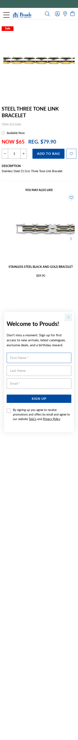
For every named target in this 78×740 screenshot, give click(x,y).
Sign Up (39, 398)
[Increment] (23, 153)
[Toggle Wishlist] (71, 197)
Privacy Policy (51, 419)
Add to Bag (48, 153)
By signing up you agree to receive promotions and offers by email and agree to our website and (41, 415)
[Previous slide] (6, 238)
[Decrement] (5, 153)
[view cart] (72, 13)
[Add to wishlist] (71, 154)
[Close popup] (68, 317)
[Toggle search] (47, 14)
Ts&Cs (32, 419)
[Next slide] (71, 238)
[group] (39, 4)
